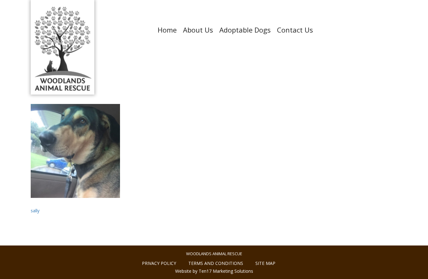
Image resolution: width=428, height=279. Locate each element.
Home (167, 29)
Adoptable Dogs (245, 29)
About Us (198, 29)
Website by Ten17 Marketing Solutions (214, 271)
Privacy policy (159, 263)
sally (35, 211)
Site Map (265, 263)
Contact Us (295, 29)
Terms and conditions (215, 263)
